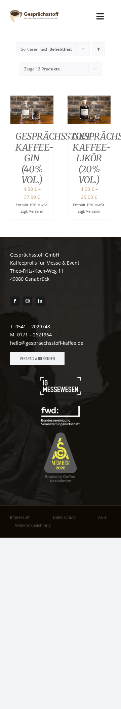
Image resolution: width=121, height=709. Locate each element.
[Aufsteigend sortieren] (98, 49)
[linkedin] (40, 301)
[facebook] (14, 301)
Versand (36, 211)
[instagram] (27, 301)
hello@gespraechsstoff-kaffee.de (46, 343)
